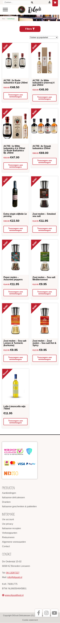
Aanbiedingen (9, 493)
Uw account (8, 519)
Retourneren (8, 537)
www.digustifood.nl (14, 595)
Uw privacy (7, 524)
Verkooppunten (9, 533)
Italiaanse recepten (11, 528)
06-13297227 (12, 573)
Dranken (6, 502)
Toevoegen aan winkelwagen (15, 96)
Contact (6, 546)
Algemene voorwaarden (14, 542)
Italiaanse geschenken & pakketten (19, 506)
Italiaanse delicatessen (13, 497)
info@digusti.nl (14, 577)
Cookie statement (30, 620)
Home (3, 18)
